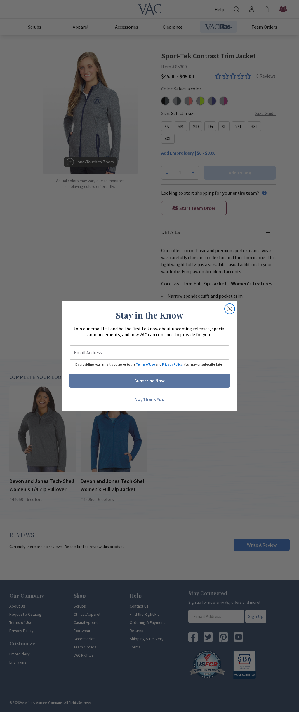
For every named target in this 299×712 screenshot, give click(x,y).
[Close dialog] (230, 309)
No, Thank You (149, 399)
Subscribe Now (149, 380)
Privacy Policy (172, 364)
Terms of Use (145, 364)
